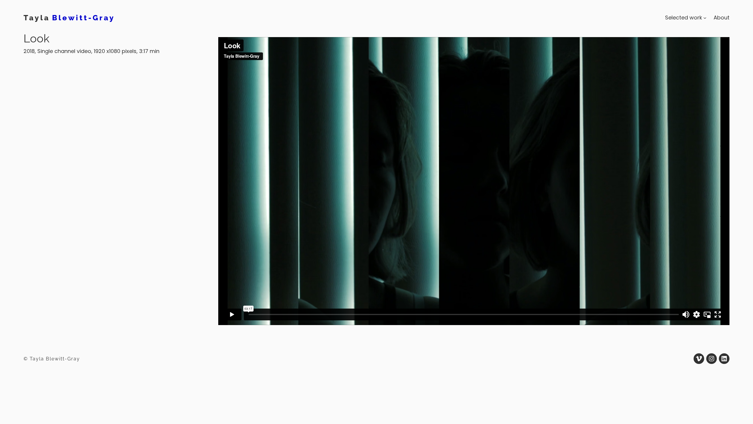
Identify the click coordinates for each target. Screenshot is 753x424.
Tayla (37, 17)
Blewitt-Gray (83, 17)
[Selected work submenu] (705, 17)
